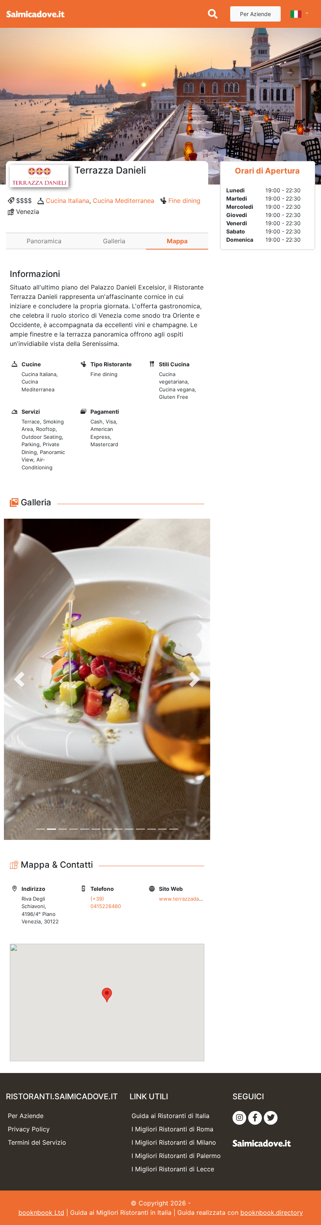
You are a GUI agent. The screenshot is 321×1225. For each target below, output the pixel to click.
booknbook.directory (271, 1212)
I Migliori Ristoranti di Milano (174, 1142)
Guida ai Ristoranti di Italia (170, 1116)
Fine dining (184, 200)
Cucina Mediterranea (123, 200)
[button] (19, 679)
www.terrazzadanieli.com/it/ (193, 899)
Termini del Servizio (37, 1142)
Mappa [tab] (177, 241)
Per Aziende (255, 14)
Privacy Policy (29, 1129)
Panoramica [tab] (44, 241)
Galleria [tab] (114, 241)
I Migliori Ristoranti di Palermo (176, 1156)
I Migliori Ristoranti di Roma (172, 1129)
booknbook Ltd (41, 1212)
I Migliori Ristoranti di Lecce (173, 1169)
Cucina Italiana (67, 200)
